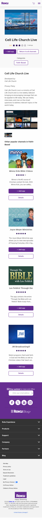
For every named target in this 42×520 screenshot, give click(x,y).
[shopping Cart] (33, 4)
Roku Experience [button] (8, 422)
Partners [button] (5, 449)
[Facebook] (11, 402)
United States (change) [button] (20, 512)
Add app (10, 51)
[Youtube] (24, 402)
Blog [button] (4, 455)
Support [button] (5, 435)
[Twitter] (17, 402)
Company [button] (6, 442)
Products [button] (5, 429)
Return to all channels (27, 51)
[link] (21, 411)
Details (21, 198)
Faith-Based (21, 63)
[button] (39, 3)
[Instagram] (30, 402)
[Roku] (4, 3)
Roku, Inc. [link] (12, 501)
